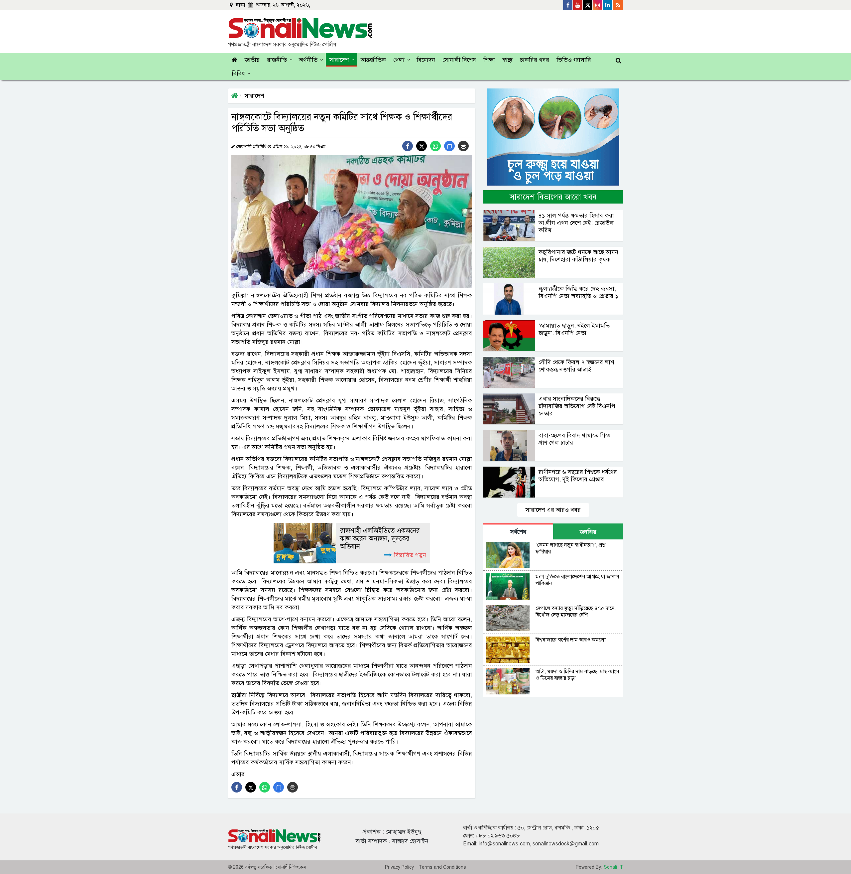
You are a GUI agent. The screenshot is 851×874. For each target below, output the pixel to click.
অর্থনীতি (308, 60)
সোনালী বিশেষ (459, 60)
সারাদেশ (339, 60)
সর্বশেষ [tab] (518, 531)
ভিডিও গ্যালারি (573, 60)
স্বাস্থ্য (507, 60)
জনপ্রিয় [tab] (588, 531)
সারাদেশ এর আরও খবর (553, 509)
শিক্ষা (489, 60)
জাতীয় (252, 60)
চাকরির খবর (534, 60)
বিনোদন (426, 60)
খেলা (399, 60)
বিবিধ (238, 73)
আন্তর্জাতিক (373, 60)
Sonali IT (613, 867)
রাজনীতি (277, 60)
